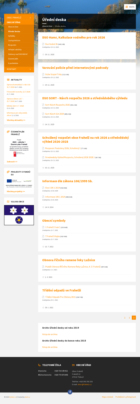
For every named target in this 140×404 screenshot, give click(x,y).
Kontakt (11, 69)
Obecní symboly (54, 220)
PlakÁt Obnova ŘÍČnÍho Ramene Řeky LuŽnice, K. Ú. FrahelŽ (72, 266)
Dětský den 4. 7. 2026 (15, 106)
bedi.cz (27, 397)
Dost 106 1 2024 (52, 187)
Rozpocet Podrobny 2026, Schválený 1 (63, 148)
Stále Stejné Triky (53, 74)
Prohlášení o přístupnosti (126, 397)
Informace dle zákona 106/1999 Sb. (67, 181)
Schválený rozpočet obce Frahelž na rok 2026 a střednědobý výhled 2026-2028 (85, 139)
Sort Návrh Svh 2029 (54, 114)
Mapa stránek (107, 397)
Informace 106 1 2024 (55, 196)
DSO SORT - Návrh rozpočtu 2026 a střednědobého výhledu (84, 98)
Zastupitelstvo (14, 40)
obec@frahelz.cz (85, 384)
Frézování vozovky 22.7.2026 (18, 91)
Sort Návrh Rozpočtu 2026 (57, 105)
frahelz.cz (12, 397)
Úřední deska (14, 31)
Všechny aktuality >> (16, 120)
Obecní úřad (47, 26)
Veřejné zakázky (15, 49)
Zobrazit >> (12, 161)
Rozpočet (12, 45)
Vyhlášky (11, 36)
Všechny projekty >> (16, 191)
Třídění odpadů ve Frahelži (61, 290)
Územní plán (13, 58)
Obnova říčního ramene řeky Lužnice (68, 260)
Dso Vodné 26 (51, 44)
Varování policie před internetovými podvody (75, 68)
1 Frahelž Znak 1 (52, 227)
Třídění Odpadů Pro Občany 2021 (60, 297)
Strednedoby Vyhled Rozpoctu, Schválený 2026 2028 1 (70, 157)
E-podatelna (13, 63)
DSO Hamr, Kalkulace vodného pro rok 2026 (73, 37)
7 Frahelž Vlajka (52, 236)
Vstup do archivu (49, 334)
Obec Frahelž (14, 17)
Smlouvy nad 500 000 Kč (17, 54)
